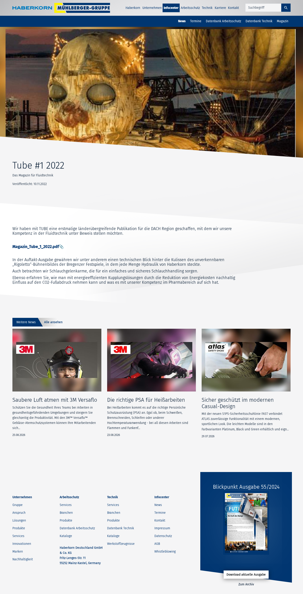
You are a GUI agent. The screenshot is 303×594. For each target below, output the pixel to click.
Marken (17, 551)
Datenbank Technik (259, 21)
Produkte (18, 528)
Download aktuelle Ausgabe (246, 574)
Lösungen (19, 520)
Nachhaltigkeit (22, 559)
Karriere (220, 8)
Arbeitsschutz (190, 8)
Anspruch (19, 513)
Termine (195, 21)
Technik (207, 8)
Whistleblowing (165, 551)
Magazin (282, 21)
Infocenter (171, 8)
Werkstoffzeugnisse (121, 544)
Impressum (162, 528)
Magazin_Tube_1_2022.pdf (35, 246)
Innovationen (21, 544)
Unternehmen (152, 8)
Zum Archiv (246, 584)
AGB (157, 544)
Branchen (66, 513)
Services (18, 536)
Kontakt (233, 8)
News (182, 21)
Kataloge (66, 536)
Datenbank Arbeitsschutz (223, 21)
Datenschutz (163, 536)
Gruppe (17, 505)
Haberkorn (133, 8)
